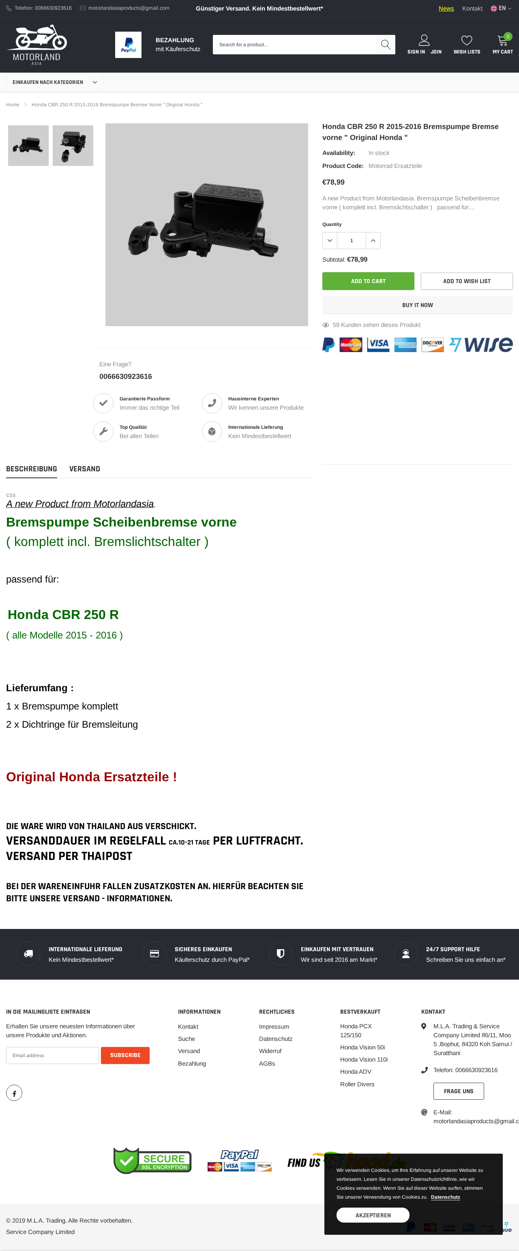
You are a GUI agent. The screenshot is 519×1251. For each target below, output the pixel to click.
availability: (338, 152)
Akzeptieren (373, 1215)
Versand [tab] (84, 469)
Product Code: (343, 165)
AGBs (267, 1063)
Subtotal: (333, 259)
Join (436, 52)
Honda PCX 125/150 (356, 1030)
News (446, 8)
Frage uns (459, 1091)
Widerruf (270, 1050)
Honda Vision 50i (362, 1047)
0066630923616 (125, 376)
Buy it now (417, 305)
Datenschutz (276, 1038)
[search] (385, 44)
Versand (189, 1050)
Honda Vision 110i (364, 1059)
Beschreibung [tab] (31, 469)
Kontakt (472, 8)
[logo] (36, 44)
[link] (28, 145)
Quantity (332, 224)
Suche (186, 1038)
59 (336, 324)
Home (12, 104)
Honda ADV (355, 1071)
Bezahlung (192, 1063)
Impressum (274, 1026)
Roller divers (357, 1084)
